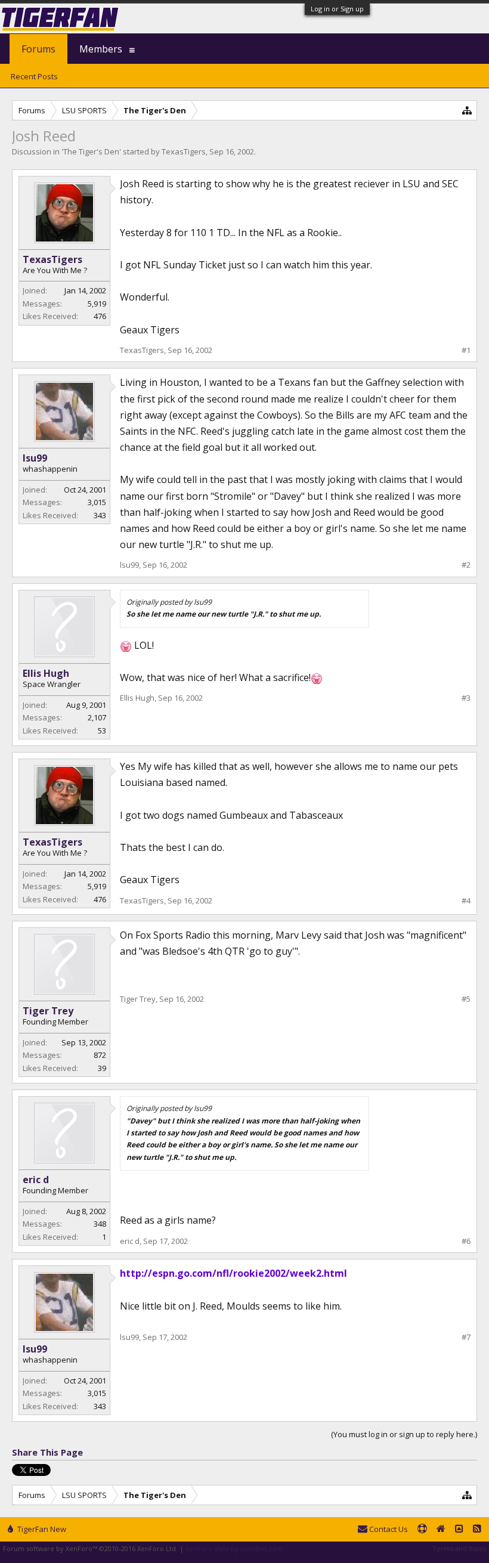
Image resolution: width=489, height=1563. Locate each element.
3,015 (97, 502)
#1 (466, 350)
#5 (466, 999)
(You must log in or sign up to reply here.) (404, 1434)
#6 (466, 1241)
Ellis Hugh (46, 673)
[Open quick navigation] (467, 110)
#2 (466, 565)
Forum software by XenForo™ (90, 1548)
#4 (466, 901)
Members (100, 48)
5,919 (97, 303)
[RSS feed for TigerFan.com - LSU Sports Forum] (477, 1529)
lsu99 (35, 458)
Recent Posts (34, 76)
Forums (38, 48)
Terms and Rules (459, 1548)
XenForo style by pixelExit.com (234, 1548)
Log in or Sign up (337, 8)
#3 (466, 698)
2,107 (97, 717)
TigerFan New (41, 1529)
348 (100, 1223)
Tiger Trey (48, 1011)
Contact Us (387, 1529)
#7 (466, 1337)
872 (100, 1055)
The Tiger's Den (91, 151)
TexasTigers (184, 151)
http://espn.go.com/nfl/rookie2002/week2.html (233, 1273)
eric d (36, 1180)
